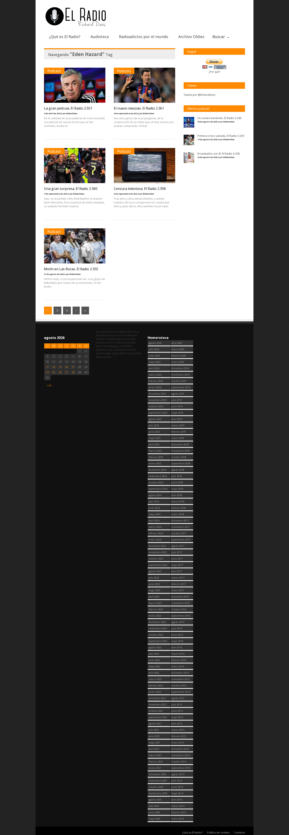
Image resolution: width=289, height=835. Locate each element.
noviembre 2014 (180, 755)
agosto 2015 (177, 698)
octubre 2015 (178, 685)
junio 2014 (177, 786)
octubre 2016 (178, 609)
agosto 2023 (155, 571)
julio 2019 (176, 400)
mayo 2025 (154, 438)
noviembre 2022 (158, 628)
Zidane (108, 356)
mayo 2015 (177, 717)
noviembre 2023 (158, 552)
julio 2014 (176, 780)
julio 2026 (154, 349)
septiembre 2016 (180, 615)
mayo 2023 (154, 590)
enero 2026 (155, 387)
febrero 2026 (156, 381)
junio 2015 (177, 710)
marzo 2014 (177, 806)
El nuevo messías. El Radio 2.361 (139, 108)
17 (47, 367)
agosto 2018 (177, 469)
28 (73, 372)
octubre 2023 (156, 558)
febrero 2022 (156, 685)
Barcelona (134, 331)
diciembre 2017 (180, 520)
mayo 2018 (177, 488)
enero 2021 (155, 767)
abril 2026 (154, 368)
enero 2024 (155, 539)
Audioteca (100, 36)
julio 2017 (176, 552)
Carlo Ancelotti (115, 335)
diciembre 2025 (157, 393)
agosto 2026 (155, 342)
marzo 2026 (155, 374)
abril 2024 (154, 520)
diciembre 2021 (157, 698)
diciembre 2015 (180, 672)
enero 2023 (155, 615)
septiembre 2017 (180, 539)
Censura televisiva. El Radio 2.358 (140, 188)
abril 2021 (154, 748)
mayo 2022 (154, 666)
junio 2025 (154, 431)
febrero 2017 (178, 583)
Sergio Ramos (119, 353)
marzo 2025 (155, 450)
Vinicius (132, 353)
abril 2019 (176, 419)
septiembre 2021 (158, 717)
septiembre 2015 (180, 691)
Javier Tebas (102, 346)
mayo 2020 (154, 818)
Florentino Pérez (105, 342)
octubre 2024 (156, 482)
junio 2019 (177, 406)
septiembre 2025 (158, 412)
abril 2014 (176, 799)
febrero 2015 (178, 736)
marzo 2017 (177, 577)
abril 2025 (154, 444)
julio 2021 (154, 729)
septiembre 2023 (158, 564)
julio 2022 (154, 653)
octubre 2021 (156, 710)
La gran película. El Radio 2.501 (68, 108)
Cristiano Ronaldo (106, 338)
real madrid (120, 349)
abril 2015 (176, 723)
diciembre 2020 (157, 774)
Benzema (101, 335)
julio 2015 (176, 704)
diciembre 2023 (157, 545)
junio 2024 (154, 507)
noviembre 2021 (158, 704)
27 (66, 372)
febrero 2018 (178, 507)
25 (53, 372)
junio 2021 (154, 736)
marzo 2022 (155, 679)
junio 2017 (177, 558)
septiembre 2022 (158, 641)
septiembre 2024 (158, 488)
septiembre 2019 (180, 387)
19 (60, 367)
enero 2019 (177, 438)
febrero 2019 (178, 431)
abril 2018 (176, 495)
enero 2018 (177, 514)
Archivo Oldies (191, 36)
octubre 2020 (156, 786)
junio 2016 (177, 634)
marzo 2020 (177, 349)
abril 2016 (176, 647)
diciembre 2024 (157, 469)
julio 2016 (176, 628)
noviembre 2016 (180, 603)
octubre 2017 (178, 533)
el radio (131, 338)
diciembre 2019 (180, 368)
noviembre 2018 (180, 450)
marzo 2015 (177, 729)
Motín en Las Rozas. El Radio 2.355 (71, 269)
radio (110, 349)
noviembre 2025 (158, 400)
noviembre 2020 (158, 780)
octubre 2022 (156, 634)
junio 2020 (154, 812)
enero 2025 (155, 463)
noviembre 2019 (180, 374)
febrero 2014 (178, 812)
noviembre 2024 (158, 476)
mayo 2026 (154, 361)
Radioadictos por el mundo (143, 36)
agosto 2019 (177, 393)
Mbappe (114, 346)
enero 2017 (177, 590)
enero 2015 (177, 742)
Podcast (54, 70)
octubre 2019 (178, 381)
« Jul (49, 385)
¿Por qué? (214, 72)
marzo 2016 (177, 653)
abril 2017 (176, 571)
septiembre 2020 (158, 793)
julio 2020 (154, 806)
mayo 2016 (177, 641)
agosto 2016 (177, 622)
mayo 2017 (177, 564)
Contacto (239, 832)
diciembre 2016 (180, 596)
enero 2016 (177, 666)
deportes (121, 338)
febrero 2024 (156, 533)
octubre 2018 (178, 457)
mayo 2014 (177, 793)
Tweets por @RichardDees (199, 95)
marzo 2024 (155, 526)
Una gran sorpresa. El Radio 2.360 (70, 188)
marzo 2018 (177, 501)
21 (73, 367)
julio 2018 (176, 476)
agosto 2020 (155, 799)
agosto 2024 (155, 495)
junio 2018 (177, 482)
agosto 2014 (177, 774)
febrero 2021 (156, 761)
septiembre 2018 (180, 463)
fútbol (119, 342)
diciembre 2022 (157, 622)
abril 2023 (154, 596)
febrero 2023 (156, 609)
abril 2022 (154, 672)
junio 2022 (154, 660)
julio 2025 (154, 425)
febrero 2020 (178, 355)
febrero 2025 (156, 457)
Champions (131, 335)
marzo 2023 (155, 603)
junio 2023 (154, 583)
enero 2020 (177, 361)
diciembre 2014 (180, 748)
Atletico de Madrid (117, 331)
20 (66, 367)
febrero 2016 (178, 660)
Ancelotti (101, 331)
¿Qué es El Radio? (64, 36)
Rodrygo (106, 353)
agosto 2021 (155, 723)
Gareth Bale (129, 342)
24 (47, 372)
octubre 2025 (156, 406)
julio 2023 (154, 577)
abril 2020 (176, 342)
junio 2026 (154, 355)
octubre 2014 (178, 761)
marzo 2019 (177, 425)
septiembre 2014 (180, 767)
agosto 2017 (177, 545)
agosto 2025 (155, 419)
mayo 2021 (154, 742)
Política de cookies (218, 832)
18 (53, 367)
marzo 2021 (155, 755)
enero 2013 (177, 818)
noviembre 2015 (180, 679)
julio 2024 (154, 501)
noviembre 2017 (180, 526)
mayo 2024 (154, 514)
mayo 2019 (177, 412)
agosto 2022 (155, 647)
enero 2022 (155, 691)
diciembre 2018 (180, 444)
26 (60, 372)
